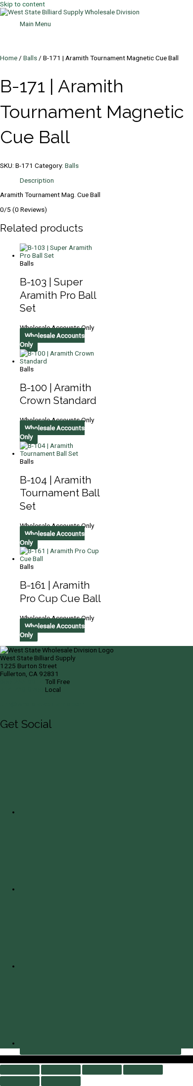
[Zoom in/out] (20, 1070)
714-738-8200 (22, 689)
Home (8, 58)
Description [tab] (37, 180)
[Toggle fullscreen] (61, 1070)
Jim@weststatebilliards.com (42, 704)
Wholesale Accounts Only (52, 339)
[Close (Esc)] (143, 1070)
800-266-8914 (22, 681)
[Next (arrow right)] (61, 1081)
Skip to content (22, 4)
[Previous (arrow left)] (20, 1081)
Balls (30, 58)
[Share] (102, 1070)
